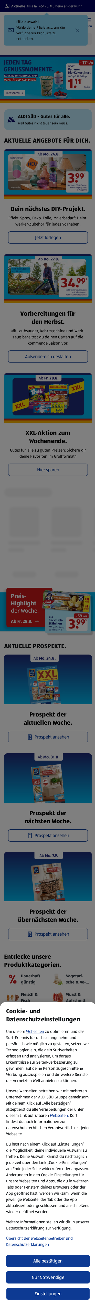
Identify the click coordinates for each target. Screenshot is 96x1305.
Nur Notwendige (48, 1277)
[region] (48, 1153)
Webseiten (35, 1031)
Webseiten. (59, 1115)
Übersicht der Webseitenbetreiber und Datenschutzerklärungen (39, 1241)
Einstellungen (48, 1293)
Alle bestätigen (47, 1261)
